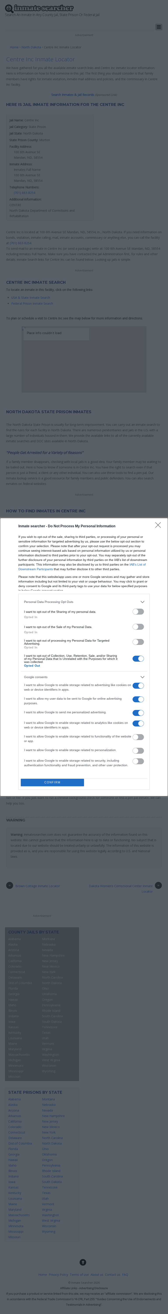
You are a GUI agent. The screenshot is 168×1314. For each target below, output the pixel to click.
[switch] (138, 612)
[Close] (159, 526)
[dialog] (84, 657)
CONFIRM (52, 782)
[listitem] (84, 602)
